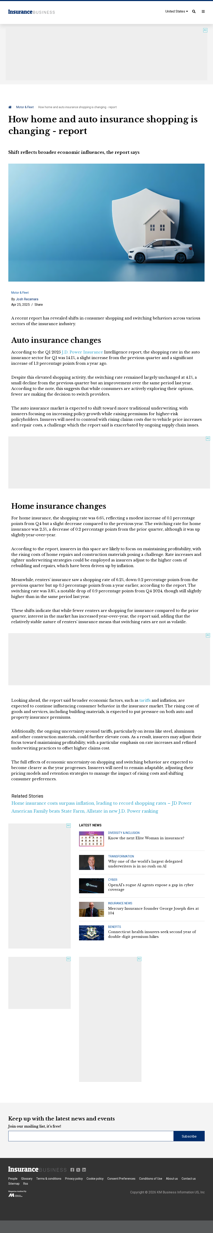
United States (175, 11)
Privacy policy (74, 1178)
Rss (25, 1183)
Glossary (26, 1178)
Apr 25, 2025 (20, 305)
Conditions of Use (150, 1178)
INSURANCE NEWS (120, 903)
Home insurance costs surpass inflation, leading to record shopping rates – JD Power (101, 803)
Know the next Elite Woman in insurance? (146, 838)
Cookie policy (95, 1178)
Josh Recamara (27, 299)
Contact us (189, 1178)
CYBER (112, 879)
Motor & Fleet (25, 107)
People (12, 1178)
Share (39, 305)
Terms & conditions (48, 1178)
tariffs (145, 700)
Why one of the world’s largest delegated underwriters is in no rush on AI (145, 863)
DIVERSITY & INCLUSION (124, 833)
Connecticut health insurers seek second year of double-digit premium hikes (152, 934)
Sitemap (14, 1183)
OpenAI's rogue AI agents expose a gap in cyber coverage (151, 887)
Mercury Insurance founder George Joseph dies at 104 (153, 910)
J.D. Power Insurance (82, 352)
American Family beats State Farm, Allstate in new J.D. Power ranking (84, 811)
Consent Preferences (121, 1178)
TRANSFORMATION (121, 856)
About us (172, 1178)
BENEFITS (114, 927)
